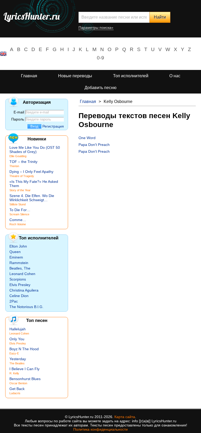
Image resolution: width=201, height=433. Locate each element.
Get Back (17, 389)
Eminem (16, 257)
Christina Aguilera (23, 290)
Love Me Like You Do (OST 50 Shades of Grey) (34, 149)
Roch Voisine (17, 224)
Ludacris (14, 393)
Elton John (18, 246)
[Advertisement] (137, 192)
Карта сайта (124, 417)
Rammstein (18, 263)
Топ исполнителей (130, 76)
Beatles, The (19, 268)
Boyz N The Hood (24, 349)
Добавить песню (100, 87)
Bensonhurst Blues (25, 379)
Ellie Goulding (17, 156)
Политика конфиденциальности (100, 429)
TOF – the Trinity (23, 162)
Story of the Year (20, 190)
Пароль (17, 119)
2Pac (13, 301)
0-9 (100, 58)
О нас (174, 76)
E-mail (19, 112)
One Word (87, 138)
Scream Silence (19, 214)
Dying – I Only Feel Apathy (31, 171)
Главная (29, 76)
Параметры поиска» (96, 27)
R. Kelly (14, 373)
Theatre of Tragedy (21, 176)
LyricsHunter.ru (31, 16)
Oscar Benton (18, 383)
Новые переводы (75, 76)
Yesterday (17, 359)
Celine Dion (19, 296)
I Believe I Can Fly (24, 369)
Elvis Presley (19, 285)
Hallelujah (17, 329)
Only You (16, 339)
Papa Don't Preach (94, 144)
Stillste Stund (17, 204)
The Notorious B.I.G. (26, 307)
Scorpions (17, 279)
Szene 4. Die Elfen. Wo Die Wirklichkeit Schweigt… (31, 198)
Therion (14, 166)
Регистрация (53, 126)
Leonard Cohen (22, 274)
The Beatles (17, 363)
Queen (15, 252)
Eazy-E (14, 353)
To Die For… (19, 210)
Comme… (17, 220)
